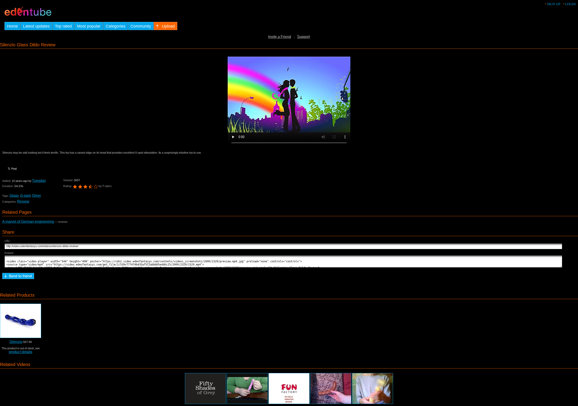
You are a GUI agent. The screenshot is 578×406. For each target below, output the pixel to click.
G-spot (25, 195)
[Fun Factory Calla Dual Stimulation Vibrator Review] (289, 388)
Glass (14, 195)
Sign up (553, 4)
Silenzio (16, 342)
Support (303, 37)
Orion (36, 195)
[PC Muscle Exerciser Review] (372, 388)
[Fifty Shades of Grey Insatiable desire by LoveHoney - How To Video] (205, 388)
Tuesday (39, 181)
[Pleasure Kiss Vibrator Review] (247, 388)
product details (20, 352)
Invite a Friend (279, 37)
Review (23, 201)
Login (570, 4)
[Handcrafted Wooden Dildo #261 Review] (330, 388)
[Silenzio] (20, 321)
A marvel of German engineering (28, 221)
